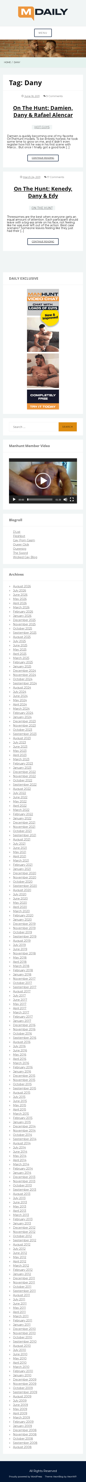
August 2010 (22, 1346)
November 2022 (24, 776)
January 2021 (22, 869)
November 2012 (24, 1232)
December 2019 (24, 924)
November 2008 (25, 1434)
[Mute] (65, 499)
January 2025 (22, 666)
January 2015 (22, 1122)
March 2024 (21, 708)
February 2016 (23, 1067)
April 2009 (20, 1413)
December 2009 (24, 1379)
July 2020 (19, 894)
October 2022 (22, 780)
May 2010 (20, 1358)
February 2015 (22, 1118)
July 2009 (20, 1400)
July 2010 (19, 1350)
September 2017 (24, 987)
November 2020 (24, 877)
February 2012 (23, 1270)
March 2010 (21, 1367)
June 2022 (20, 797)
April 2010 (20, 1362)
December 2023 (24, 721)
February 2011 (22, 1320)
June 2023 (20, 746)
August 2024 (22, 687)
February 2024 (23, 713)
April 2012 (19, 1261)
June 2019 (20, 949)
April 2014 (19, 1160)
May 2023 (20, 751)
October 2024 (22, 679)
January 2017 (22, 1021)
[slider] (39, 499)
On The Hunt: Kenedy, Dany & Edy (43, 192)
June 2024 (20, 696)
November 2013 (24, 1181)
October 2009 (23, 1388)
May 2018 (20, 957)
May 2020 (20, 903)
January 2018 (22, 974)
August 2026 (22, 586)
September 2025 (24, 633)
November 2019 (24, 928)
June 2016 (20, 1050)
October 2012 (22, 1236)
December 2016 (24, 1025)
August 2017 (22, 991)
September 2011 (24, 1291)
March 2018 (21, 966)
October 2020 (23, 881)
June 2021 (20, 848)
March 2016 (21, 1063)
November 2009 (24, 1384)
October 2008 (23, 1438)
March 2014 (21, 1164)
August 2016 (21, 1042)
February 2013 (23, 1219)
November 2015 (24, 1080)
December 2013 (24, 1177)
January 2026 (22, 616)
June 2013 (20, 1202)
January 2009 (22, 1426)
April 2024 (20, 704)
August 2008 (22, 1447)
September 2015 (24, 1088)
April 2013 (19, 1211)
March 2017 (21, 1012)
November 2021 (24, 827)
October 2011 (22, 1287)
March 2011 (21, 1316)
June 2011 (20, 1303)
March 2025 (21, 658)
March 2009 (21, 1417)
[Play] (14, 499)
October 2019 (22, 932)
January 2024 (22, 717)
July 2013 (19, 1198)
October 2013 (22, 1185)
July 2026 (19, 590)
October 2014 (22, 1135)
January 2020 (22, 919)
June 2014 (20, 1151)
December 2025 (24, 620)
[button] (43, 481)
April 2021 (19, 856)
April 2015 (19, 1109)
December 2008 (25, 1430)
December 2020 (24, 873)
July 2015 (19, 1097)
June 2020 (20, 898)
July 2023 (19, 742)
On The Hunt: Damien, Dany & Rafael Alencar (43, 111)
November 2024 (24, 675)
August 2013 (21, 1194)
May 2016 (19, 1054)
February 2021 (23, 865)
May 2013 (19, 1206)
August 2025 (22, 637)
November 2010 (24, 1333)
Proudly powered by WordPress (25, 1476)
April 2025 (19, 654)
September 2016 (24, 1038)
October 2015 (22, 1084)
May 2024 (20, 700)
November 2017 (24, 978)
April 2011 (19, 1312)
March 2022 (21, 810)
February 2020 (23, 915)
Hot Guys (42, 127)
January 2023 (22, 768)
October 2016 (22, 1033)
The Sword (20, 553)
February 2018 (23, 970)
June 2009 (20, 1405)
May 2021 (19, 852)
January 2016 (22, 1071)
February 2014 (23, 1168)
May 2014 (19, 1156)
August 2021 (21, 839)
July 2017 (19, 995)
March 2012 (21, 1265)
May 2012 (19, 1257)
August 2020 (22, 890)
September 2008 (25, 1443)
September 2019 (24, 936)
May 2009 (20, 1409)
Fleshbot (19, 536)
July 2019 (19, 945)
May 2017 (19, 1004)
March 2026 (21, 607)
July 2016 (19, 1046)
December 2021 (24, 822)
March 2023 (21, 759)
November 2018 (24, 953)
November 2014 (24, 1130)
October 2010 (22, 1337)
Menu (43, 33)
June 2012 (20, 1253)
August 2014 (22, 1143)
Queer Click (21, 544)
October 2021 (22, 831)
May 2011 (19, 1308)
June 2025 (20, 645)
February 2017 (23, 1016)
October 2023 (22, 730)
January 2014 (22, 1173)
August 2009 (22, 1396)
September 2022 (25, 784)
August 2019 (22, 941)
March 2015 (21, 1114)
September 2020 (25, 886)
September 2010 (25, 1341)
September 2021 (24, 835)
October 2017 (22, 983)
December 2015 (24, 1076)
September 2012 (24, 1240)
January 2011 (22, 1324)
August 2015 (21, 1092)
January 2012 (22, 1274)
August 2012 (21, 1244)
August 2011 (21, 1295)
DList (16, 532)
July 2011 (19, 1299)
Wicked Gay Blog (25, 557)
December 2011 (24, 1278)
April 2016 (19, 1059)
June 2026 (20, 595)
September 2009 (25, 1392)
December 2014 (24, 1126)
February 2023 (23, 763)
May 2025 (19, 649)
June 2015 (20, 1101)
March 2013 (21, 1215)
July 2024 (19, 692)
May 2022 (20, 801)
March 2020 (21, 911)
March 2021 (21, 860)
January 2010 (22, 1375)
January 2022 (22, 818)
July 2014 (19, 1147)
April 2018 (20, 962)
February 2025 (23, 662)
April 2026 (20, 603)
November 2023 (24, 725)
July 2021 (19, 843)
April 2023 (20, 755)
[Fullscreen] (72, 499)
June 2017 (20, 1000)
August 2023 (22, 738)
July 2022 (19, 793)
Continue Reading (45, 158)
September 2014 (24, 1139)
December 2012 (24, 1227)
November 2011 (24, 1282)
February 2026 (23, 611)
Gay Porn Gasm (24, 540)
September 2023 (25, 734)
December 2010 (24, 1329)
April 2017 (19, 1008)
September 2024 (25, 683)
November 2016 (24, 1029)
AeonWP (72, 1476)
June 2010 (20, 1354)
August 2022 (22, 789)
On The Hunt (42, 208)
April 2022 (20, 806)
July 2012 (19, 1249)
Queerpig (19, 549)
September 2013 (24, 1189)
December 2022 (24, 772)
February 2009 (23, 1422)
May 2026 (20, 599)
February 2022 (23, 814)
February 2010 (23, 1371)
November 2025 (24, 624)
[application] (43, 481)
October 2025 (22, 628)
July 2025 (19, 641)
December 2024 (24, 670)
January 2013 (22, 1223)
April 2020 (20, 907)
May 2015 (19, 1105)
